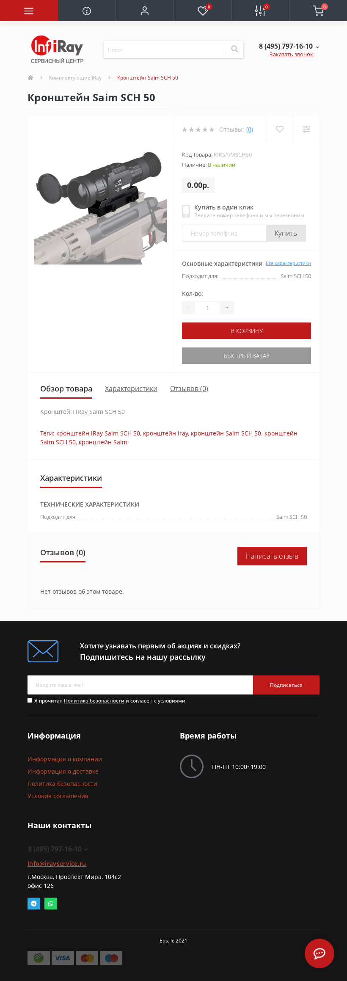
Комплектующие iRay (75, 77)
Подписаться (286, 685)
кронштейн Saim (103, 442)
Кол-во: (192, 293)
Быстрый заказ (247, 356)
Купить (286, 233)
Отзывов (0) (189, 388)
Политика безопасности (94, 700)
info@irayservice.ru (57, 864)
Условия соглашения (58, 796)
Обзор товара (66, 388)
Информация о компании (65, 759)
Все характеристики (288, 263)
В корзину (247, 331)
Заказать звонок (291, 54)
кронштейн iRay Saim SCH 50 (98, 433)
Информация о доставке (63, 771)
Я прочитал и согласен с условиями (109, 700)
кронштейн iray (165, 433)
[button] (145, 10)
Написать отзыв (272, 556)
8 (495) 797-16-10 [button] (55, 849)
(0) (249, 129)
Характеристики (131, 388)
